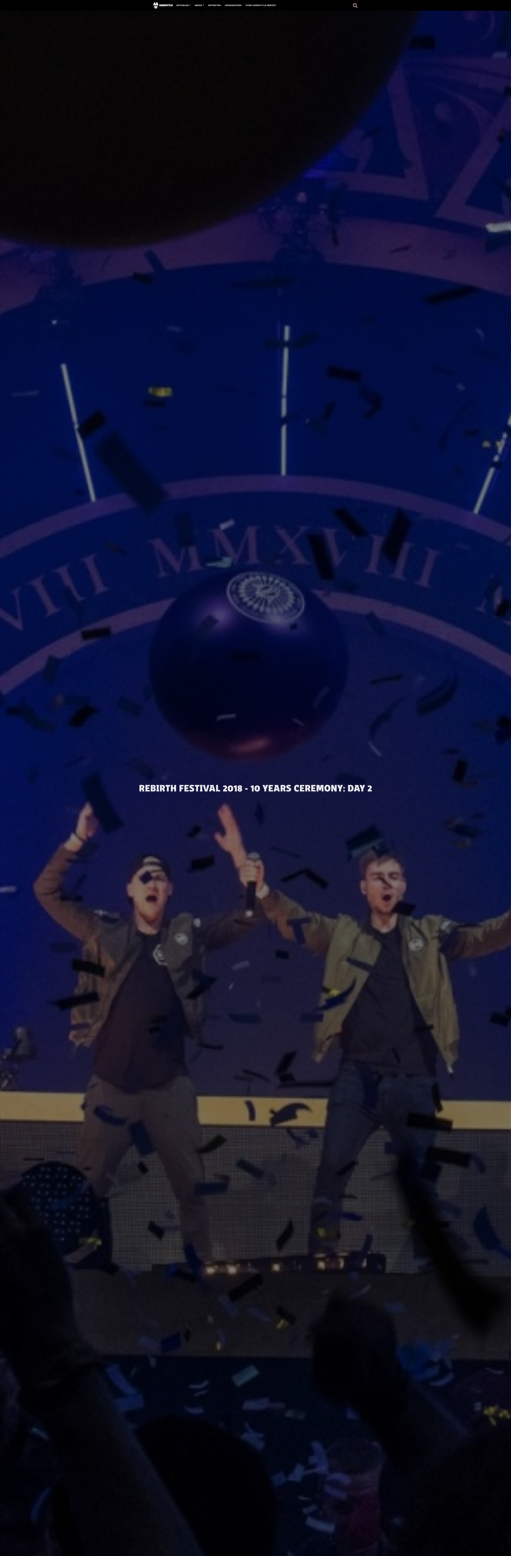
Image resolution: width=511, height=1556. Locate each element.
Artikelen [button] (182, 5)
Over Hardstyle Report (261, 5)
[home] (163, 5)
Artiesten (214, 5)
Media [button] (198, 5)
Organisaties (233, 5)
